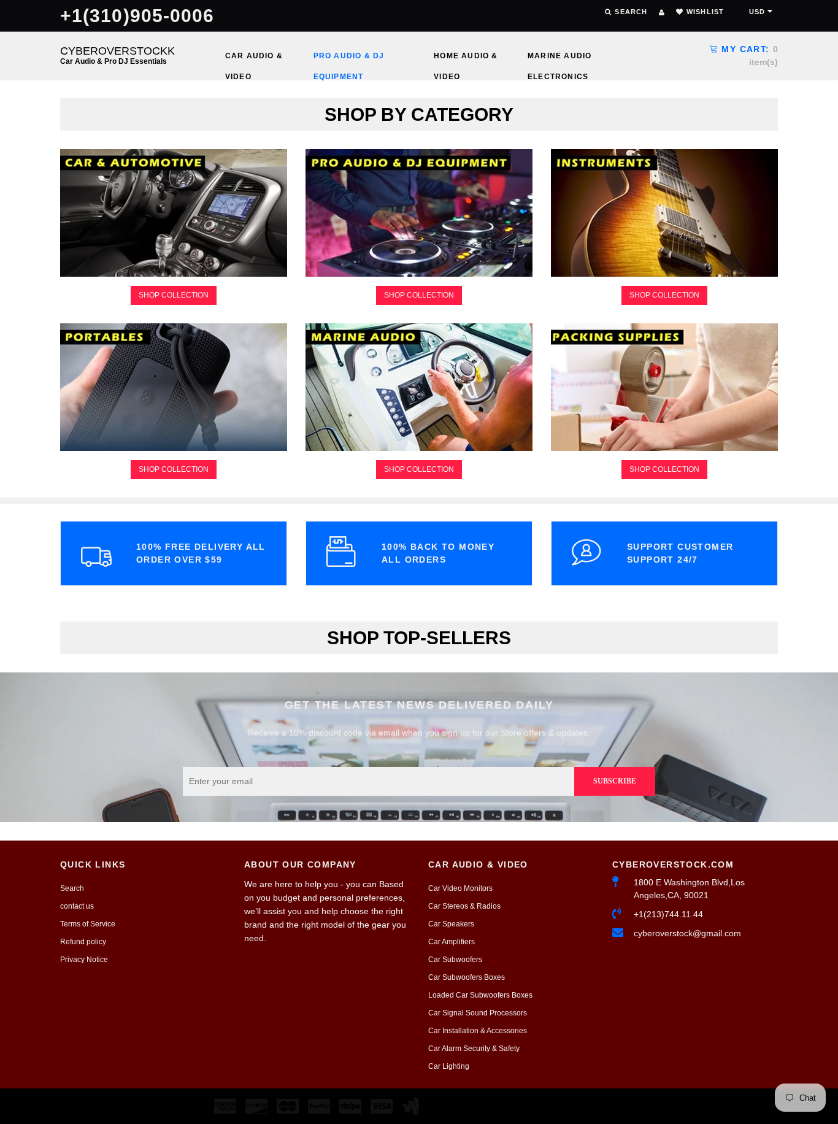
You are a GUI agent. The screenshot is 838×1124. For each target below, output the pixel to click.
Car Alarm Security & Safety (474, 1048)
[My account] (661, 12)
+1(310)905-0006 (137, 16)
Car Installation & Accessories (477, 1030)
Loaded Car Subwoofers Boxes (480, 995)
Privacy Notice (84, 959)
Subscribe (614, 781)
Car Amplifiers (451, 941)
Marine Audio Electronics (559, 59)
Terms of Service (87, 924)
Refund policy (83, 941)
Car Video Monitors (460, 888)
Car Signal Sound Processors (477, 1013)
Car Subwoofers (455, 959)
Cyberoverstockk (117, 55)
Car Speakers (451, 924)
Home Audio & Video (466, 59)
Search (72, 888)
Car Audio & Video (254, 59)
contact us (77, 906)
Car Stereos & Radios (464, 906)
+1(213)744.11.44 (668, 914)
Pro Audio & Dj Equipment (349, 59)
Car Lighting (448, 1066)
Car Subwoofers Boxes (466, 977)
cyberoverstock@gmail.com (687, 933)
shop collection (174, 295)
